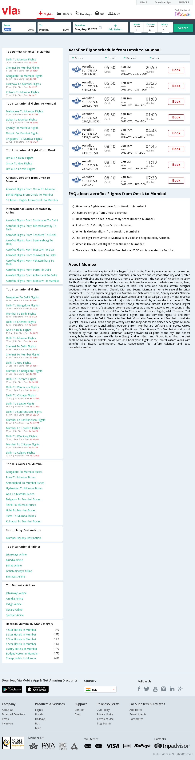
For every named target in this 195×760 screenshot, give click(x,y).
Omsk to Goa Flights (19, 163)
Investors (7, 723)
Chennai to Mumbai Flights (23, 67)
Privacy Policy (105, 714)
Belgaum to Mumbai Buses (23, 499)
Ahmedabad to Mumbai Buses (25, 483)
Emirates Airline (15, 576)
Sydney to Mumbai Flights (22, 127)
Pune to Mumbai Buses (21, 477)
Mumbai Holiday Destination (23, 538)
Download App (163, 2)
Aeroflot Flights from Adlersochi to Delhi (31, 275)
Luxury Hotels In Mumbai (32, 649)
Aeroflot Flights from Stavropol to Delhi (31, 255)
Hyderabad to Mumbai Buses (24, 488)
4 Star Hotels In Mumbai (32, 629)
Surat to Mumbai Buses (21, 516)
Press (5, 719)
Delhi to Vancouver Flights (22, 387)
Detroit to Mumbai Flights (22, 133)
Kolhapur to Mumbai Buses (23, 521)
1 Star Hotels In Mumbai (32, 644)
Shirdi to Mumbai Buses (21, 505)
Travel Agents (137, 714)
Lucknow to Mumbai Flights (23, 84)
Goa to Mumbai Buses (20, 494)
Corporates (136, 719)
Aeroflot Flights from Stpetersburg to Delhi (29, 242)
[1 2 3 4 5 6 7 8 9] (136, 30)
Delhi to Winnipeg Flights (21, 436)
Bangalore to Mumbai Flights (24, 76)
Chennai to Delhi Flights (21, 346)
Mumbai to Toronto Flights (23, 428)
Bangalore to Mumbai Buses (24, 472)
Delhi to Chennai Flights (21, 322)
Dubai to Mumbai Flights (21, 119)
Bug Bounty (104, 723)
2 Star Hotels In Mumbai (32, 639)
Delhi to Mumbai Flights (21, 59)
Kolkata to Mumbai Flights (22, 92)
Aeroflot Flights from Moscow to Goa (30, 249)
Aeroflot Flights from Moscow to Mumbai (32, 280)
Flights (39, 710)
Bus (37, 723)
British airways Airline (19, 571)
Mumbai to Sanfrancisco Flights (26, 420)
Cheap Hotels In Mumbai (32, 658)
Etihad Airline (14, 565)
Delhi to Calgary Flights (20, 452)
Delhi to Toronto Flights (21, 379)
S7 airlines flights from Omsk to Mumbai (32, 200)
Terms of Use (105, 719)
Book (176, 70)
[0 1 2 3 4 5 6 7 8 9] (150, 30)
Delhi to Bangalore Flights (22, 305)
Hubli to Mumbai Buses (20, 510)
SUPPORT (184, 2)
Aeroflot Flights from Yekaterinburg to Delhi (30, 262)
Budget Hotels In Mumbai (32, 653)
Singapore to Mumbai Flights (24, 138)
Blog (77, 714)
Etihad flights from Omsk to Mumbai (29, 194)
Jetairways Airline (16, 554)
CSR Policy (103, 710)
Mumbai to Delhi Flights (21, 313)
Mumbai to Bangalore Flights (24, 371)
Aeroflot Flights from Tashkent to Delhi (31, 235)
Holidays (40, 719)
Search (183, 28)
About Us (7, 710)
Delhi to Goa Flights (18, 362)
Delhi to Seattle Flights (20, 403)
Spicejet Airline (15, 615)
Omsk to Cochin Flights (20, 169)
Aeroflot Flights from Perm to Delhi (28, 269)
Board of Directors (13, 714)
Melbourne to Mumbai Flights (24, 111)
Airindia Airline (14, 560)
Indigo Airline (14, 604)
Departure (80, 25)
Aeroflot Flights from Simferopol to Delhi (32, 220)
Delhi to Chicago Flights (21, 395)
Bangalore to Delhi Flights (22, 297)
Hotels (39, 714)
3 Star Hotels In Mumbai (32, 634)
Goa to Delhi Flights (18, 330)
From (7, 25)
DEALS (143, 2)
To (40, 25)
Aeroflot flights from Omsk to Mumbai (30, 189)
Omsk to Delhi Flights (19, 158)
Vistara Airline (14, 609)
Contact (79, 710)
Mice (38, 728)
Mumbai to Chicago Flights (23, 444)
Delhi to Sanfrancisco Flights (24, 411)
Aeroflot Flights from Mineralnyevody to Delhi (31, 227)
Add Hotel (135, 710)
